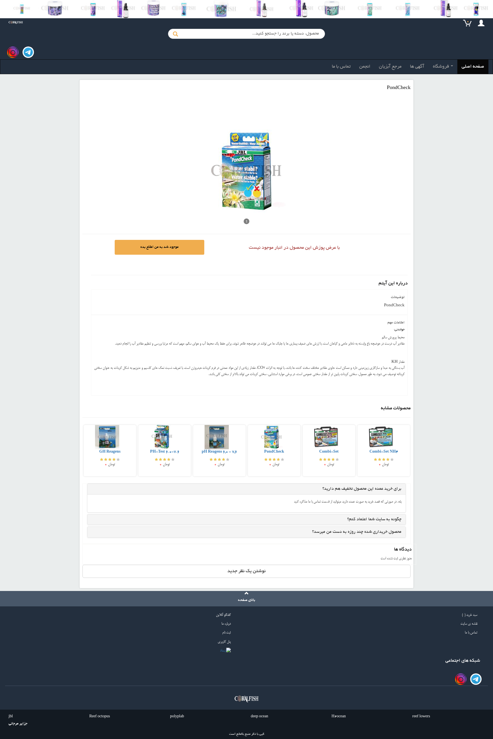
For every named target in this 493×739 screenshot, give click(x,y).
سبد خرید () (469, 615)
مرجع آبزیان (390, 66)
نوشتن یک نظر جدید (246, 571)
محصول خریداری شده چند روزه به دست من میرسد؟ (356, 532)
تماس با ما (341, 66)
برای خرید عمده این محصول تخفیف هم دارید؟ (361, 489)
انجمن (364, 66)
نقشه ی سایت (468, 624)
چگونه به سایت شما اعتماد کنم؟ (374, 519)
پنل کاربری (224, 642)
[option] (109, 450)
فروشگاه (441, 66)
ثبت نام (226, 633)
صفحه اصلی (473, 66)
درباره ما (226, 624)
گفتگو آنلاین (223, 615)
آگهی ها (417, 66)
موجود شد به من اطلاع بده (159, 247)
